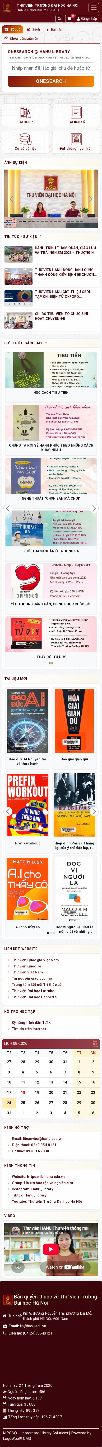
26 (37, 1102)
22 (79, 1092)
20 (51, 1092)
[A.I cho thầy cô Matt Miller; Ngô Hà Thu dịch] (27, 889)
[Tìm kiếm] (59, 18)
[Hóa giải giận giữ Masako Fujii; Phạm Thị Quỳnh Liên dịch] (74, 721)
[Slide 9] (59, 221)
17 (9, 1092)
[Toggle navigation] (93, 7)
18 (23, 1092)
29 (37, 1062)
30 (51, 1062)
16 (93, 1082)
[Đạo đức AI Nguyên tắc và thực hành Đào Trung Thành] (27, 721)
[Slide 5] (42, 221)
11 (23, 1082)
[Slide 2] (29, 221)
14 (65, 1082)
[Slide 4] (38, 221)
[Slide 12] (72, 221)
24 (9, 1103)
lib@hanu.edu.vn (33, 1326)
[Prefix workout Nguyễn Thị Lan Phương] (27, 804)
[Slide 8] (55, 221)
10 (9, 1082)
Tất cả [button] (15, 29)
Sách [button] (36, 29)
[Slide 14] (81, 221)
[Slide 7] (51, 221)
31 (65, 1062)
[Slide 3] (33, 221)
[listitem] (25, 115)
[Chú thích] (51, 198)
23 (93, 1092)
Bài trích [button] (57, 29)
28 (23, 1062)
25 (23, 1102)
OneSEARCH (51, 81)
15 (79, 1082)
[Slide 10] (64, 221)
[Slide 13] (77, 221)
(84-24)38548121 (37, 1333)
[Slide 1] (24, 221)
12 (37, 1082)
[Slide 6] (46, 221)
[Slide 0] (20, 221)
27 (9, 1062)
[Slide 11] (68, 221)
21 (65, 1092)
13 (51, 1082)
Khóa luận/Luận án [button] (24, 38)
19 (37, 1092)
